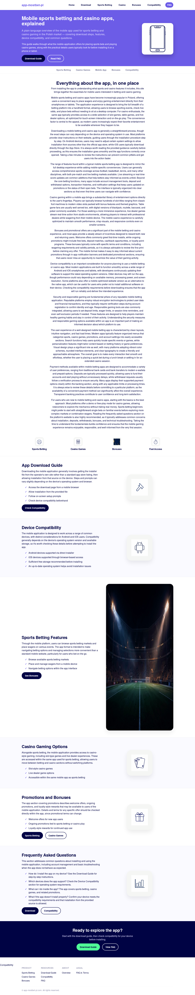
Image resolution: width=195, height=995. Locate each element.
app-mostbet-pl (33, 5)
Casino (122, 4)
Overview (66, 972)
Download (86, 4)
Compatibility (154, 4)
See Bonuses (31, 675)
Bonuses (136, 4)
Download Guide (33, 58)
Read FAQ (56, 58)
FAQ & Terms (82, 972)
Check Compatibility (35, 507)
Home (72, 4)
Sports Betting (105, 4)
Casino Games (56, 835)
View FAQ (110, 947)
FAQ (169, 4)
